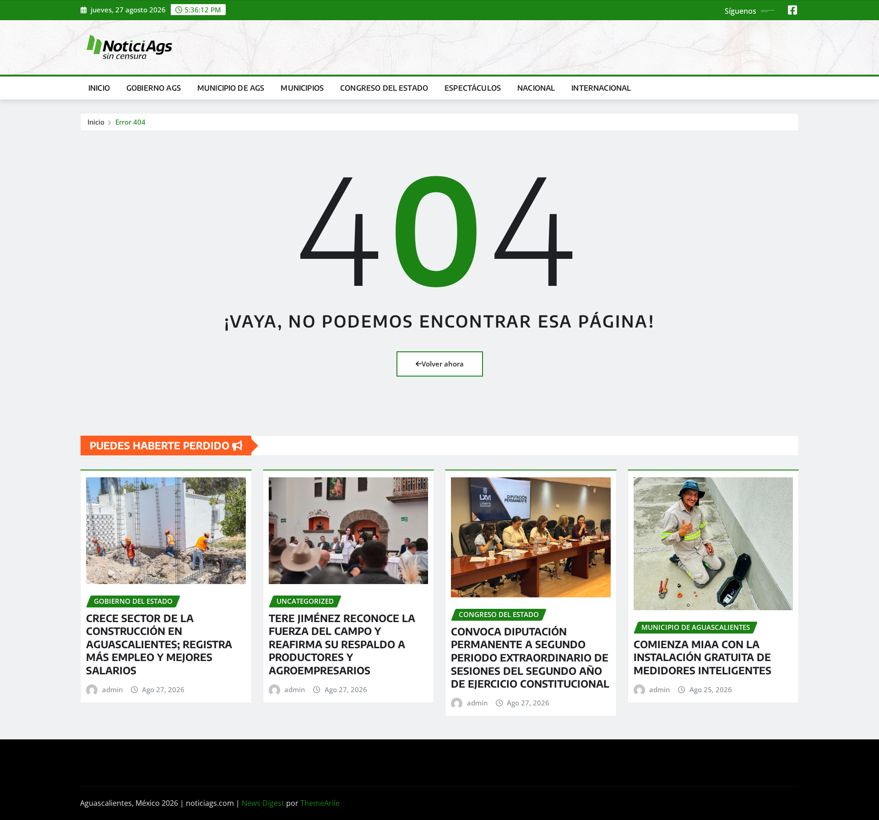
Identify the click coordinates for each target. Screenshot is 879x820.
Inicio (99, 88)
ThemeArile (320, 803)
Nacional (536, 88)
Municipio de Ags (231, 88)
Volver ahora (443, 363)
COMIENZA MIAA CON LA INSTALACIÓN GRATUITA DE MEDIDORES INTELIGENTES (702, 657)
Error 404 (130, 121)
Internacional (601, 88)
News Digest (263, 803)
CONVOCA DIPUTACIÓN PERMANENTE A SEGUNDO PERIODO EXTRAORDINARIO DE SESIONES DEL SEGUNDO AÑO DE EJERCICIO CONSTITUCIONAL (530, 657)
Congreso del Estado (384, 88)
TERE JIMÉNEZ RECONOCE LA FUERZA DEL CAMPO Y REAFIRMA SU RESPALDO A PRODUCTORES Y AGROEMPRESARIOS (342, 644)
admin (112, 689)
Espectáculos (473, 88)
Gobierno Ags (153, 88)
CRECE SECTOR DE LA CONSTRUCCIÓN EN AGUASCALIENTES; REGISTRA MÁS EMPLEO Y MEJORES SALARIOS (159, 644)
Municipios (302, 88)
